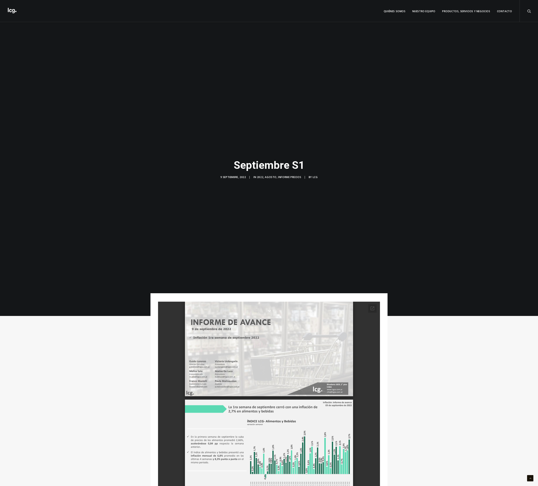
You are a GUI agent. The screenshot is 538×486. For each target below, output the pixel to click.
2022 (260, 177)
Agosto (271, 177)
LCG (315, 177)
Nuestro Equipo (423, 11)
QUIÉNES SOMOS (395, 11)
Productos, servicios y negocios (466, 11)
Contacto (504, 11)
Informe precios (289, 177)
